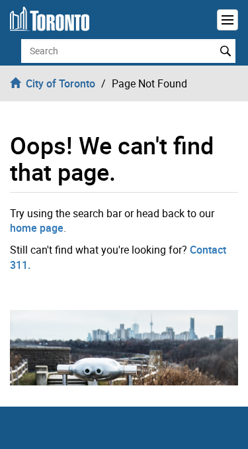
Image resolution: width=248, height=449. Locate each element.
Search (225, 51)
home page (36, 228)
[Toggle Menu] (227, 19)
